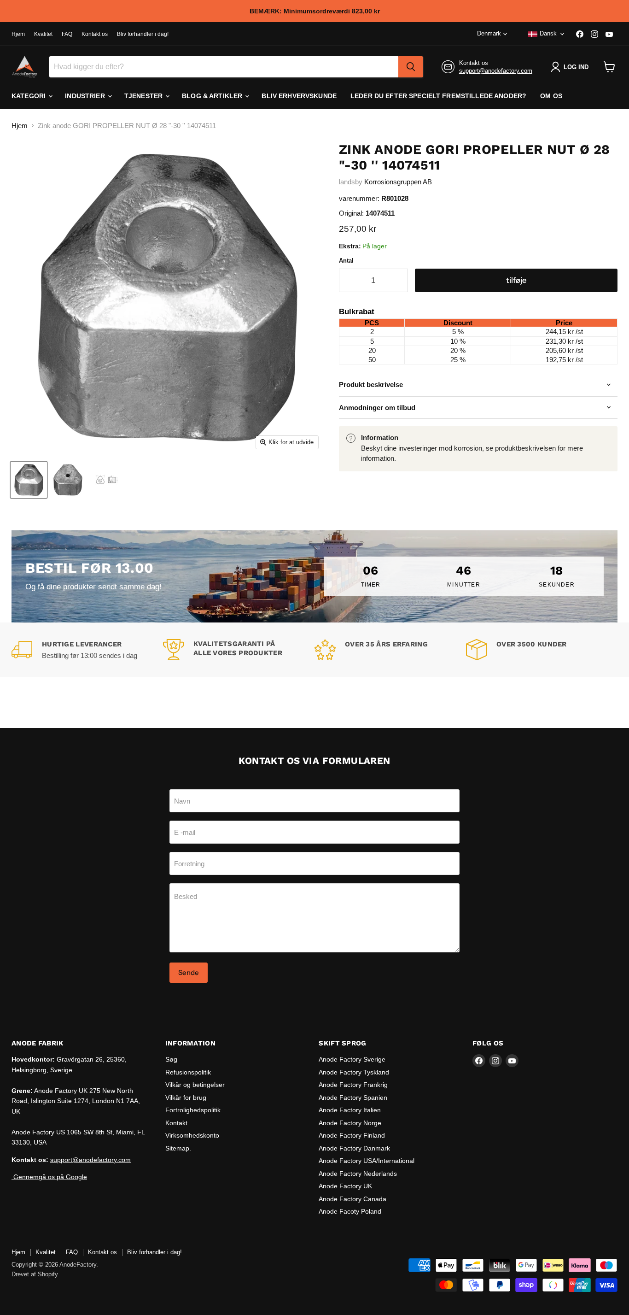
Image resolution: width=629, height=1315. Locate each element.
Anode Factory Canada (352, 1199)
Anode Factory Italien (350, 1110)
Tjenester (144, 96)
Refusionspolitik (188, 1072)
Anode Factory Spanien (353, 1097)
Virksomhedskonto (192, 1135)
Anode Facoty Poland (350, 1211)
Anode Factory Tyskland (354, 1072)
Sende (188, 972)
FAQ (67, 34)
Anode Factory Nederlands (358, 1173)
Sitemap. (178, 1148)
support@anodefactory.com (495, 70)
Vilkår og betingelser (195, 1084)
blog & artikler (213, 96)
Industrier (86, 96)
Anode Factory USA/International (366, 1160)
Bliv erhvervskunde (299, 96)
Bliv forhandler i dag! (143, 34)
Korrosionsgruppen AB (398, 182)
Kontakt (176, 1123)
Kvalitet (43, 34)
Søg (171, 1059)
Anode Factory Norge (350, 1123)
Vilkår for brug (185, 1097)
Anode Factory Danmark (354, 1148)
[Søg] (410, 66)
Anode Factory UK (345, 1186)
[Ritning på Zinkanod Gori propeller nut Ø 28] (107, 480)
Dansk (548, 33)
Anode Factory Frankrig (353, 1084)
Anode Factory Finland (352, 1135)
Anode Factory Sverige (352, 1059)
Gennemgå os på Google (49, 1176)
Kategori (29, 96)
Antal (346, 260)
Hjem (18, 34)
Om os (551, 96)
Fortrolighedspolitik (193, 1110)
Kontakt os (95, 34)
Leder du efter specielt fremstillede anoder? (438, 96)
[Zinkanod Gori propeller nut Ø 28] (29, 480)
